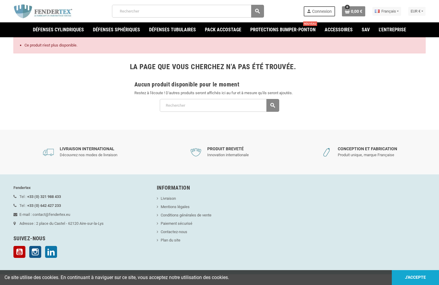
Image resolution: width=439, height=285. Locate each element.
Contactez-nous (174, 232)
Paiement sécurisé (176, 223)
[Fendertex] (43, 11)
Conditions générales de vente (186, 215)
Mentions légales (175, 207)
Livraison (168, 198)
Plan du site (170, 240)
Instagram (35, 252)
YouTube (19, 252)
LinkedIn (51, 252)
